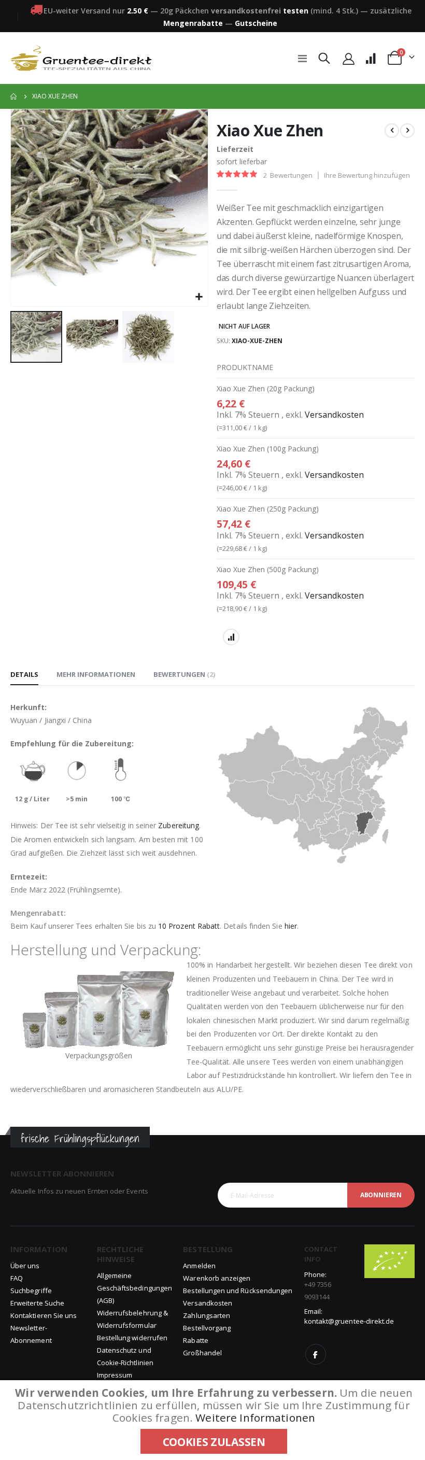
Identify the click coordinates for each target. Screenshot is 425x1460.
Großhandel (202, 1352)
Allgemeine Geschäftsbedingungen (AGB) (134, 1288)
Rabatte (195, 1340)
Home (14, 96)
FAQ (16, 1278)
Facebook (315, 1354)
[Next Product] (407, 130)
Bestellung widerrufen (132, 1337)
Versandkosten (334, 414)
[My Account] (349, 58)
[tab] (24, 674)
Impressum (115, 1375)
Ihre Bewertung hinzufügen (367, 175)
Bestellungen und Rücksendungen (237, 1290)
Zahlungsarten (206, 1315)
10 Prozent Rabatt (189, 926)
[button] (199, 297)
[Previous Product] (392, 130)
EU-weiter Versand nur (96, 11)
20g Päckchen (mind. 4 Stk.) (259, 11)
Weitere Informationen (255, 1417)
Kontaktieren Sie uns (43, 1315)
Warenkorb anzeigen (216, 1278)
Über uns (25, 1265)
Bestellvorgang (207, 1328)
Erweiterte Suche (37, 1303)
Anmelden (199, 1265)
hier (291, 926)
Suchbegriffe (31, 1290)
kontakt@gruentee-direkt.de (349, 1321)
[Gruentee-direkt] (81, 58)
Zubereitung (178, 825)
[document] (213, 1420)
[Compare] (370, 58)
